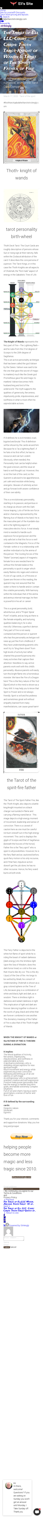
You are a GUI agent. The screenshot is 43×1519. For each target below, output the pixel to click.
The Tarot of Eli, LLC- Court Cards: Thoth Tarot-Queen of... (20, 1209)
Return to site (12, 1213)
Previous (10, 1199)
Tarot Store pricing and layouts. (14, 14)
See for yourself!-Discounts (12, 12)
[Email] (5, 1221)
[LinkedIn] (4, 1219)
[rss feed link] (4, 1225)
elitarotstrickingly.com (21, 1177)
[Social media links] (0, 21)
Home (3, 10)
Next (6, 1206)
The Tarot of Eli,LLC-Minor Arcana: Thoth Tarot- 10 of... (19, 1203)
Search (6, 17)
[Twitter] (5, 1217)
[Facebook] (4, 1215)
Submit (6, 1247)
